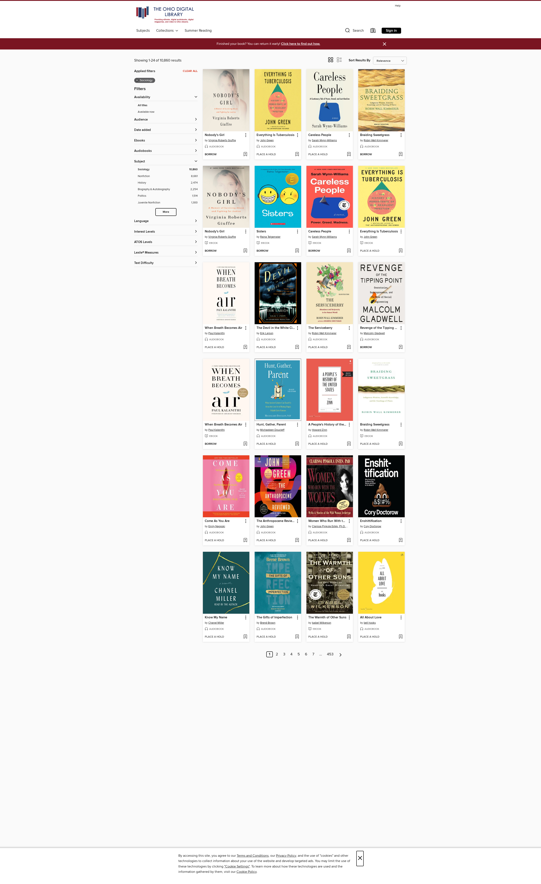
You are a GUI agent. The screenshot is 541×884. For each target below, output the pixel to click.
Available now (146, 112)
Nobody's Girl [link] (214, 135)
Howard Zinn (319, 430)
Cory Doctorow (372, 526)
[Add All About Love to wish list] (400, 637)
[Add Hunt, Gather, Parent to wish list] (297, 444)
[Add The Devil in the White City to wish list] (297, 347)
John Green (267, 140)
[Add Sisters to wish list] (297, 251)
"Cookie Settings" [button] (237, 866)
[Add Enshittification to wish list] (400, 540)
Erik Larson (266, 333)
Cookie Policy (246, 872)
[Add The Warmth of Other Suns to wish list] (348, 637)
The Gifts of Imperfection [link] (274, 617)
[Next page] (340, 654)
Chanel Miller (216, 623)
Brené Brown (267, 623)
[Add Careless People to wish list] (348, 154)
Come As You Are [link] (217, 521)
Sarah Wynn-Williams (324, 140)
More (166, 212)
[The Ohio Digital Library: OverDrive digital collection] (165, 14)
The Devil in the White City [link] (276, 328)
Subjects (143, 30)
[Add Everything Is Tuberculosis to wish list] (297, 154)
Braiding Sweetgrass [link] (374, 135)
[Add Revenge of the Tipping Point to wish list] (400, 347)
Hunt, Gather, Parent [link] (271, 425)
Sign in (391, 30)
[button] (354, 31)
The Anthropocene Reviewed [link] (276, 521)
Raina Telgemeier (270, 237)
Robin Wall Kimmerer (376, 140)
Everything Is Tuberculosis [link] (275, 135)
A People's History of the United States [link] (327, 425)
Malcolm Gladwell (374, 333)
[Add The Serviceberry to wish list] (348, 347)
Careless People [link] (319, 135)
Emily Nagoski (216, 526)
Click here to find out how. (300, 44)
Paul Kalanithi (216, 333)
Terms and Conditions (253, 856)
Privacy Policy (286, 856)
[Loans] (373, 31)
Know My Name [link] (216, 617)
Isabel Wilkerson (321, 623)
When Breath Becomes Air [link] (223, 328)
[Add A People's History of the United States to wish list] (348, 444)
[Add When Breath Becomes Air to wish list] (245, 347)
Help (397, 5)
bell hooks (370, 623)
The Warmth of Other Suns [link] (327, 617)
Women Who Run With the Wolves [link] (327, 521)
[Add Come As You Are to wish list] (245, 540)
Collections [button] (165, 30)
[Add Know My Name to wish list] (245, 637)
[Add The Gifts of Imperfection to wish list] (297, 637)
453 (330, 654)
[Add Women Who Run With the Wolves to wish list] (348, 540)
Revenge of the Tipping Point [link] (379, 328)
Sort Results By (359, 60)
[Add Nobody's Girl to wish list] (245, 154)
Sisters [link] (261, 231)
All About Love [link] (370, 617)
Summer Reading (198, 30)
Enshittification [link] (371, 521)
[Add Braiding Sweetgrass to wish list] (400, 154)
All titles (142, 105)
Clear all (190, 71)
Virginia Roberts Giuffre (222, 140)
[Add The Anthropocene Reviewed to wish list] (297, 540)
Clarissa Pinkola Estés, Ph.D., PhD (330, 526)
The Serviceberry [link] (320, 328)
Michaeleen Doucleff (272, 430)
